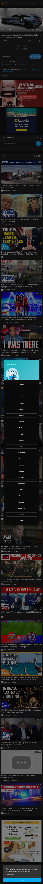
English (22, 384)
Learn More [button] (10, 874)
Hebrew (21, 465)
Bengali (21, 471)
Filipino (22, 520)
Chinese (21, 440)
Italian (21, 490)
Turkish (21, 428)
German (21, 409)
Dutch (21, 397)
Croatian (21, 459)
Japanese (21, 477)
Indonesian (21, 452)
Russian (21, 415)
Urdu (21, 446)
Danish (22, 514)
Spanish (21, 421)
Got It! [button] (22, 880)
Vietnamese (21, 508)
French (22, 403)
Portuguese (21, 483)
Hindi (21, 434)
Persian (21, 496)
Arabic (21, 391)
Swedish (21, 502)
